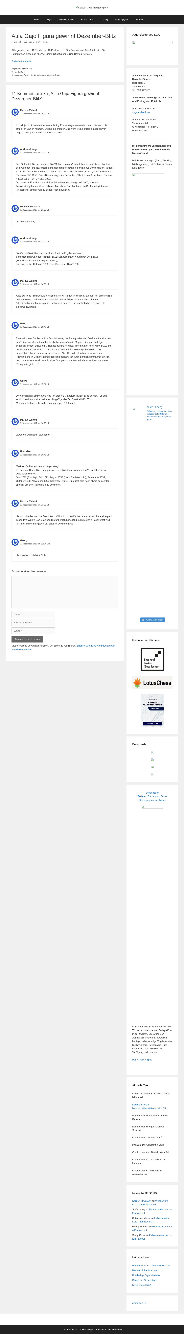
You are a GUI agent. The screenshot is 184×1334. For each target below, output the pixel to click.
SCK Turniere (87, 19)
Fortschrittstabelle (21, 61)
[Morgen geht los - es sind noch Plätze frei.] (138, 433)
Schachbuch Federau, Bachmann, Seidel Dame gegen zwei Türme (152, 796)
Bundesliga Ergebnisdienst (146, 1275)
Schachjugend (121, 19)
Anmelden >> (139, 1303)
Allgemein (16, 69)
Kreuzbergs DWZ (141, 1285)
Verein (37, 19)
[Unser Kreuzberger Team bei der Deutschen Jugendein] (152, 459)
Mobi (141, 1059)
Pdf (134, 1059)
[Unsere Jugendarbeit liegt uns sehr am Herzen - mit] (166, 519)
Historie (139, 19)
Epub (149, 1059)
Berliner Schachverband (145, 1270)
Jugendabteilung (141, 112)
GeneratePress (115, 1329)
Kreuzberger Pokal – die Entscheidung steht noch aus (36, 75)
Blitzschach (27, 69)
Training (104, 19)
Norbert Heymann (141, 1201)
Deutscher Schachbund (144, 1280)
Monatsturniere (66, 19)
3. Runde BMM (18, 72)
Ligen (49, 19)
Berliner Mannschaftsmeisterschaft (151, 1265)
